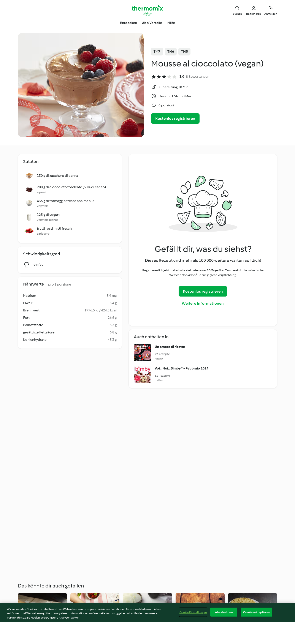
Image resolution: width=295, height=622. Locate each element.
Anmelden (270, 13)
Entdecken (128, 23)
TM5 (184, 51)
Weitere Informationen (203, 303)
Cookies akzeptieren (256, 612)
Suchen (237, 13)
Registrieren (253, 13)
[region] (147, 612)
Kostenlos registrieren (175, 118)
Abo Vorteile (152, 23)
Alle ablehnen (224, 612)
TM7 (157, 51)
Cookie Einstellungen (193, 612)
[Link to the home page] (147, 10)
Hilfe (171, 23)
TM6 (170, 51)
